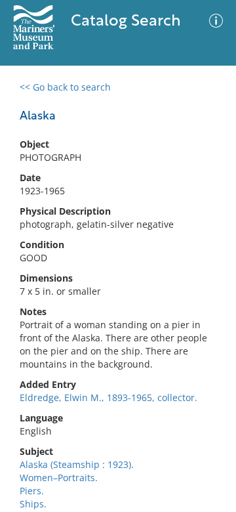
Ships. (33, 504)
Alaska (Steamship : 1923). (77, 464)
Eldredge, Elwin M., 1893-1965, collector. (108, 397)
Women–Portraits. (59, 477)
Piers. (32, 490)
